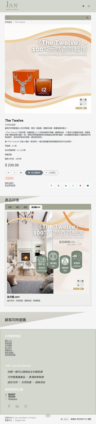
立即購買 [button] (52, 173)
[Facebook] (51, 186)
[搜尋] (87, 17)
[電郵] (88, 186)
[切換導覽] (88, 6)
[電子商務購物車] (83, 6)
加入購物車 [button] (35, 173)
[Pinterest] (80, 186)
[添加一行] (20, 172)
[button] (48, 414)
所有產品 (8, 22)
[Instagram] (26, 406)
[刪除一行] (8, 172)
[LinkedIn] (66, 186)
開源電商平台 (82, 419)
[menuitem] (8, 420)
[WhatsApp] (73, 186)
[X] (59, 186)
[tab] (10, 207)
